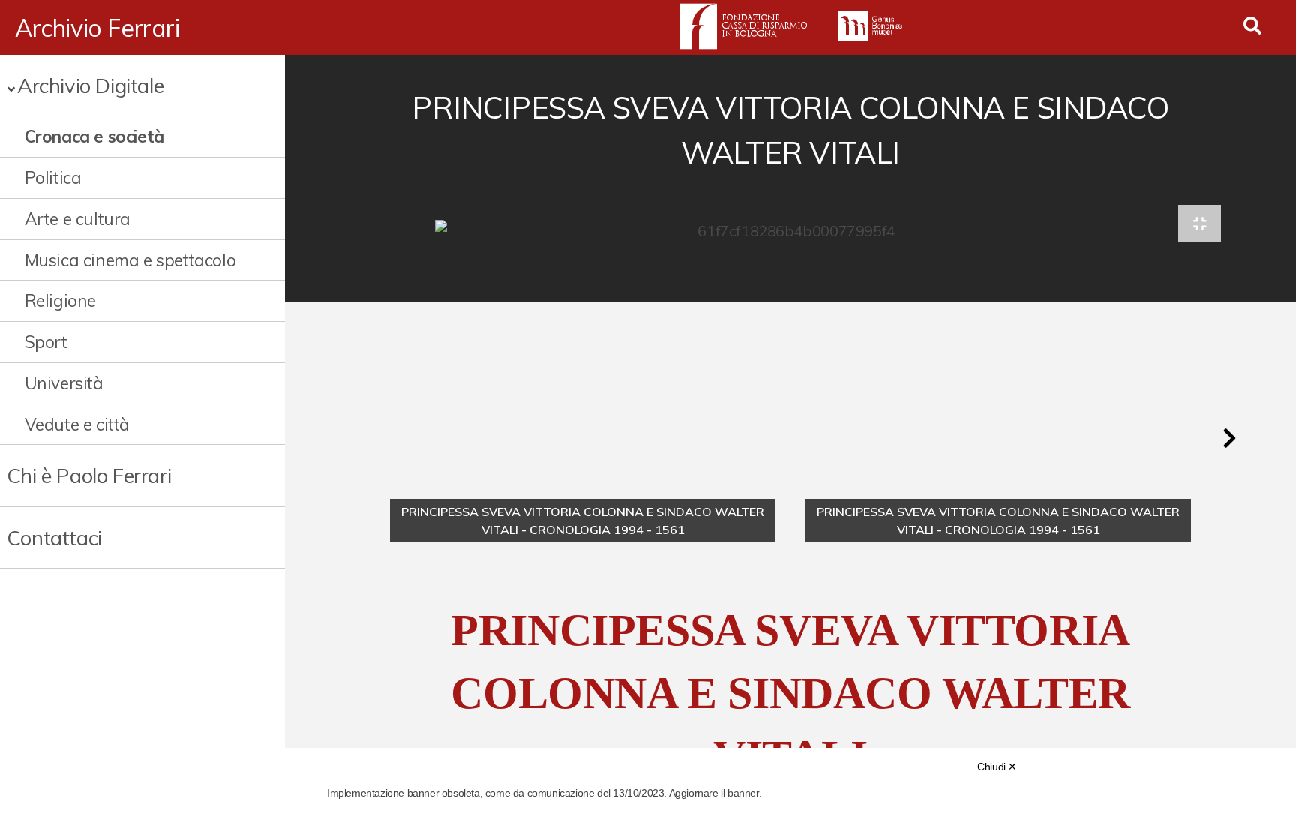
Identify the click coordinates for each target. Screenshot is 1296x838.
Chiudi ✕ (997, 767)
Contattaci (54, 537)
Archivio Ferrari (97, 28)
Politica (53, 177)
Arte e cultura (77, 219)
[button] (1229, 438)
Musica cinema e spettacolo (130, 260)
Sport (46, 342)
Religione (60, 300)
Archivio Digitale (90, 85)
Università (64, 383)
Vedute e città (77, 424)
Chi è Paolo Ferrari (89, 475)
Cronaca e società (94, 136)
